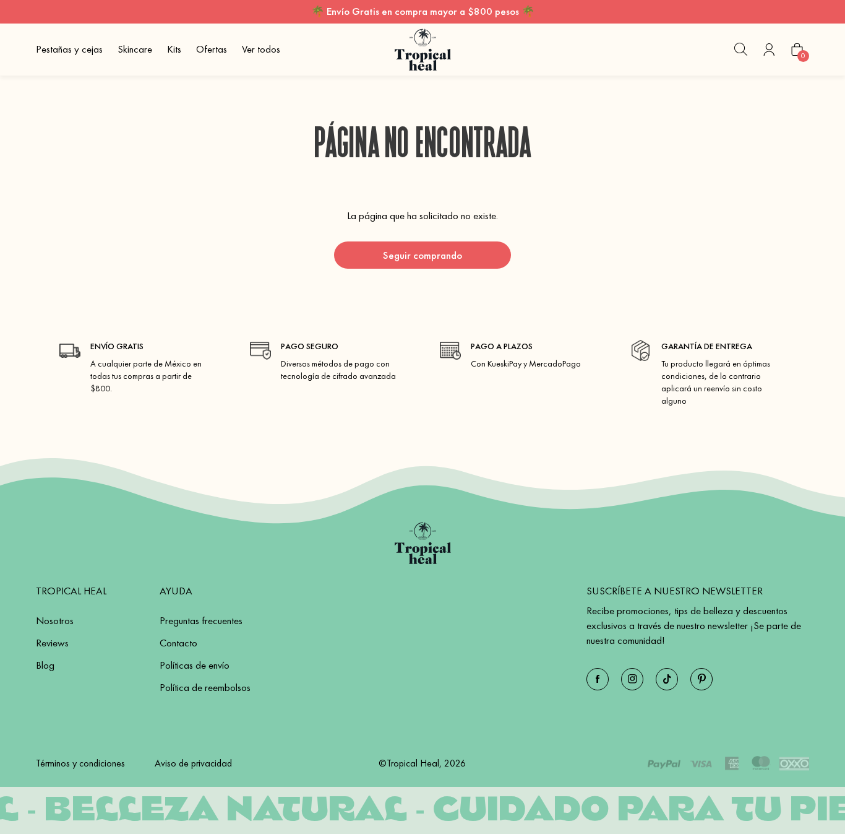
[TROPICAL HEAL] (423, 543)
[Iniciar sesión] (768, 49)
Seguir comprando (422, 255)
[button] (740, 49)
